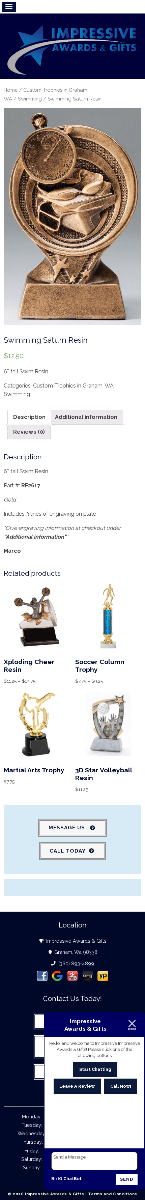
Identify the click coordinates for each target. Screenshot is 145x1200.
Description (29, 417)
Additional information (86, 417)
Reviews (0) (29, 432)
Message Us (68, 828)
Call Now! (120, 1086)
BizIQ (56, 1178)
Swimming (30, 99)
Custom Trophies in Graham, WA (73, 385)
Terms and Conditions (112, 1194)
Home (11, 90)
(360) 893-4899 (75, 963)
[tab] (29, 417)
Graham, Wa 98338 (75, 952)
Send (126, 1179)
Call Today (68, 851)
